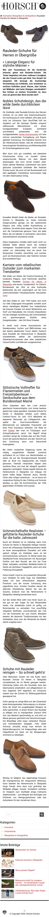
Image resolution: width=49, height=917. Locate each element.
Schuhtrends (10, 831)
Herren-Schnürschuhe (28, 134)
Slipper (11, 430)
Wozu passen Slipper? (25, 870)
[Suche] (42, 814)
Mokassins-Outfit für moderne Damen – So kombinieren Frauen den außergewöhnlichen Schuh (30, 882)
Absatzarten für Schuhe (26, 850)
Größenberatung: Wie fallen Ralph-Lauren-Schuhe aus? (30, 891)
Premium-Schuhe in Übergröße (28, 860)
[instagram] (24, 910)
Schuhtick (8, 827)
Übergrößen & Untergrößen (24, 16)
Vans (5, 295)
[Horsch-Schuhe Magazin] (24, 6)
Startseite (6, 16)
